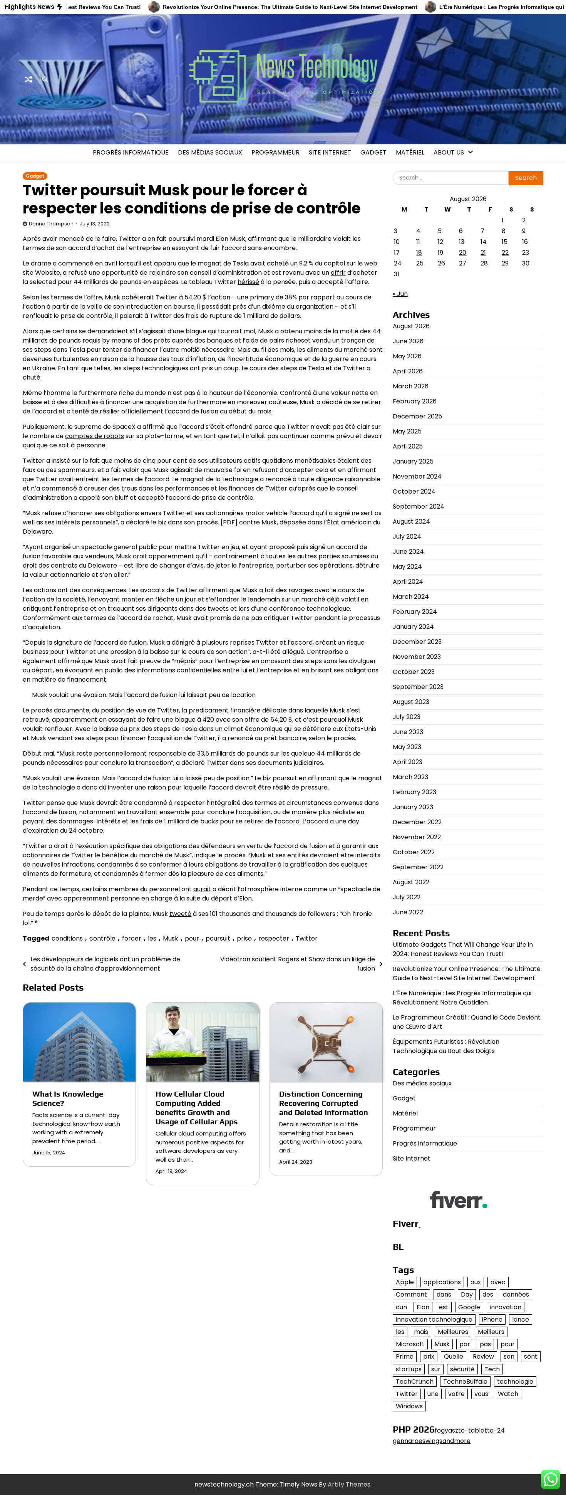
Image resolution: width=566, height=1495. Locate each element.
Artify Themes (349, 1484)
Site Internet (330, 152)
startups (409, 1369)
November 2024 (417, 476)
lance (520, 1319)
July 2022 (406, 897)
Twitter (307, 938)
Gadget (373, 152)
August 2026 (411, 326)
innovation (505, 1307)
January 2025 (413, 461)
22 (505, 252)
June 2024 (408, 551)
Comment (411, 1294)
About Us (449, 152)
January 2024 (413, 626)
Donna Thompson (51, 223)
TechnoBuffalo (465, 1381)
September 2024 (418, 506)
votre (456, 1393)
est (444, 1307)
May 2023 (407, 746)
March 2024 (411, 596)
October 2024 (414, 491)
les (152, 938)
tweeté (180, 913)
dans (444, 1294)
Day (467, 1294)
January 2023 (413, 807)
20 (462, 252)
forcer (131, 938)
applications (442, 1282)
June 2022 (408, 912)
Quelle (453, 1356)
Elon (423, 1307)
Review (483, 1356)
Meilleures (453, 1331)
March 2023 (410, 777)
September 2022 (418, 867)
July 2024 (407, 536)
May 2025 (407, 431)
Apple (405, 1282)
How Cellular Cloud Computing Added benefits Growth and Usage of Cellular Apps (197, 1107)
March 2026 (411, 386)
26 (441, 263)
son (509, 1356)
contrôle (102, 938)
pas (485, 1344)
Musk (170, 938)
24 (398, 263)
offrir (338, 272)
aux (476, 1282)
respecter (273, 938)
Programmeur (275, 152)
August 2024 (411, 521)
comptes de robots (94, 436)
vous (481, 1393)
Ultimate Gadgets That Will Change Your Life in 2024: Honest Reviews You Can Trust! (463, 949)
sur (435, 1369)
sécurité (462, 1369)
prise (244, 938)
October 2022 (414, 852)
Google (469, 1307)
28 (484, 263)
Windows (409, 1406)
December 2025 (417, 416)
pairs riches (286, 340)
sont (531, 1356)
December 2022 (417, 822)
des (487, 1294)
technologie (515, 1381)
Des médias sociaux (210, 152)
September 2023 (418, 686)
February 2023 (414, 792)
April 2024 (408, 581)
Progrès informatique (131, 152)
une (433, 1393)
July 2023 (406, 716)
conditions (67, 938)
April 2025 (408, 446)
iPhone (492, 1319)
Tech (492, 1369)
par (464, 1344)
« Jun (400, 293)
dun (401, 1307)
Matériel (410, 152)
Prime (405, 1356)
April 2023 (407, 762)
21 (483, 252)
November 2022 (417, 837)
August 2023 (411, 701)
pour (192, 938)
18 (419, 252)
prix (428, 1356)
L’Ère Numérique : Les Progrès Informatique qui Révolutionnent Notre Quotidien (462, 998)
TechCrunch (415, 1381)
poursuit (218, 938)
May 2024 (407, 566)
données (516, 1294)
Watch (508, 1393)
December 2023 (417, 641)
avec (498, 1282)
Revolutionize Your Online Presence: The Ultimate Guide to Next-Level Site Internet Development (259, 7)
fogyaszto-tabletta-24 (470, 1430)
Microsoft (410, 1344)
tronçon (353, 340)
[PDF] (229, 522)
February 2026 (415, 401)
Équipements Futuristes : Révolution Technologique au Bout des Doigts (446, 1046)
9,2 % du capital (322, 263)
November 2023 (417, 656)
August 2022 (411, 882)
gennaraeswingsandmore (432, 1440)
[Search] (45, 79)
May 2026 (407, 356)
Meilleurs (491, 1331)
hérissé (248, 281)
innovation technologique (434, 1319)
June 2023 (408, 731)
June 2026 (408, 341)
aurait (202, 889)
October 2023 (414, 671)
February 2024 (415, 611)
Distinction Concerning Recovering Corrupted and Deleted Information (323, 1103)
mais (421, 1331)
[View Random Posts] (28, 79)
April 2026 (408, 371)
